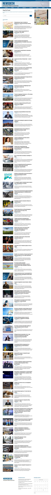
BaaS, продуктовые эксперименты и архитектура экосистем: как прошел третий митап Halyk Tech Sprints (22, 292)
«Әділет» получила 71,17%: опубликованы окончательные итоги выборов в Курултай (23, 69)
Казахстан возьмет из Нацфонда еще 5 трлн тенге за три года (22, 86)
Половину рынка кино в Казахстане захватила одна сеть (22, 237)
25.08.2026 (19, 61)
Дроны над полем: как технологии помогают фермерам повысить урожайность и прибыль (21, 229)
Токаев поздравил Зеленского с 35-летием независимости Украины (23, 95)
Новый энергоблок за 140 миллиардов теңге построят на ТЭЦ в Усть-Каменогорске (22, 210)
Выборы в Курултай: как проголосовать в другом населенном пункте (23, 174)
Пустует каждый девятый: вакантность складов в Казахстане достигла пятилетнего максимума (23, 165)
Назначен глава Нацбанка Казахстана (22, 111)
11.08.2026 (19, 256)
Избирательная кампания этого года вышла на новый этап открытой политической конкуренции (22, 335)
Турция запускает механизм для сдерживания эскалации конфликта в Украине (22, 219)
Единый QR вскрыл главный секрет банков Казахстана (22, 353)
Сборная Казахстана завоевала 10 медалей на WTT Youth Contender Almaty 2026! (23, 419)
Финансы (24, 7)
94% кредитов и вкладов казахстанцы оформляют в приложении (22, 300)
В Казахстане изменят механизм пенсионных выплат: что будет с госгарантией (21, 456)
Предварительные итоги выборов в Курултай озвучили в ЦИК (22, 129)
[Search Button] (31, 16)
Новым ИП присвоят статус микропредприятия (20, 437)
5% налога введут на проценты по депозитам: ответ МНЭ (21, 31)
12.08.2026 (19, 231)
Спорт (37, 7)
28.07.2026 (19, 413)
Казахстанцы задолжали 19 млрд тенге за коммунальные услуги (23, 77)
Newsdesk (16, 24)
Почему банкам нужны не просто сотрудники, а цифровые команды (21, 318)
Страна (12, 7)
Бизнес (43, 7)
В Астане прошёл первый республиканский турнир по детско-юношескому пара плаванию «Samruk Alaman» (22, 264)
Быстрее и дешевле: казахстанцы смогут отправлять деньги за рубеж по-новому (23, 309)
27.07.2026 (19, 449)
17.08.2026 (19, 184)
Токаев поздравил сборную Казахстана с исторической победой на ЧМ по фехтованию (23, 363)
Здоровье (31, 7)
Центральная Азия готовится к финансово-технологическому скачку (22, 23)
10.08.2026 (19, 267)
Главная (6, 7)
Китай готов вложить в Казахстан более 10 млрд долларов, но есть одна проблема (23, 254)
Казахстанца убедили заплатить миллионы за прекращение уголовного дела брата (22, 447)
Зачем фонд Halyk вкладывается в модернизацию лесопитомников (21, 345)
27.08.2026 (19, 24)
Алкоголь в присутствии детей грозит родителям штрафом (22, 103)
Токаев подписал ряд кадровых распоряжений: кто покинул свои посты (23, 41)
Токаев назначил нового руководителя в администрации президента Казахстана (23, 274)
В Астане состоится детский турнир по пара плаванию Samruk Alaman (22, 326)
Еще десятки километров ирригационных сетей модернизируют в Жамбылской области (23, 192)
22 (45, 488)
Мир (18, 7)
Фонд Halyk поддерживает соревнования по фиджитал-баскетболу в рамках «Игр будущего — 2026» (23, 373)
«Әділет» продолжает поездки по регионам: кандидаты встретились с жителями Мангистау (22, 429)
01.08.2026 (19, 328)
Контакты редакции (45, 0)
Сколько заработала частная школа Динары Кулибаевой (21, 138)
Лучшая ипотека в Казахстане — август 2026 (24, 488)
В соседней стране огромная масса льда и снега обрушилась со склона (23, 183)
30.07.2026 (19, 355)
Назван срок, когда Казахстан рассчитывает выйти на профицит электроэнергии (21, 147)
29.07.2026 (19, 393)
